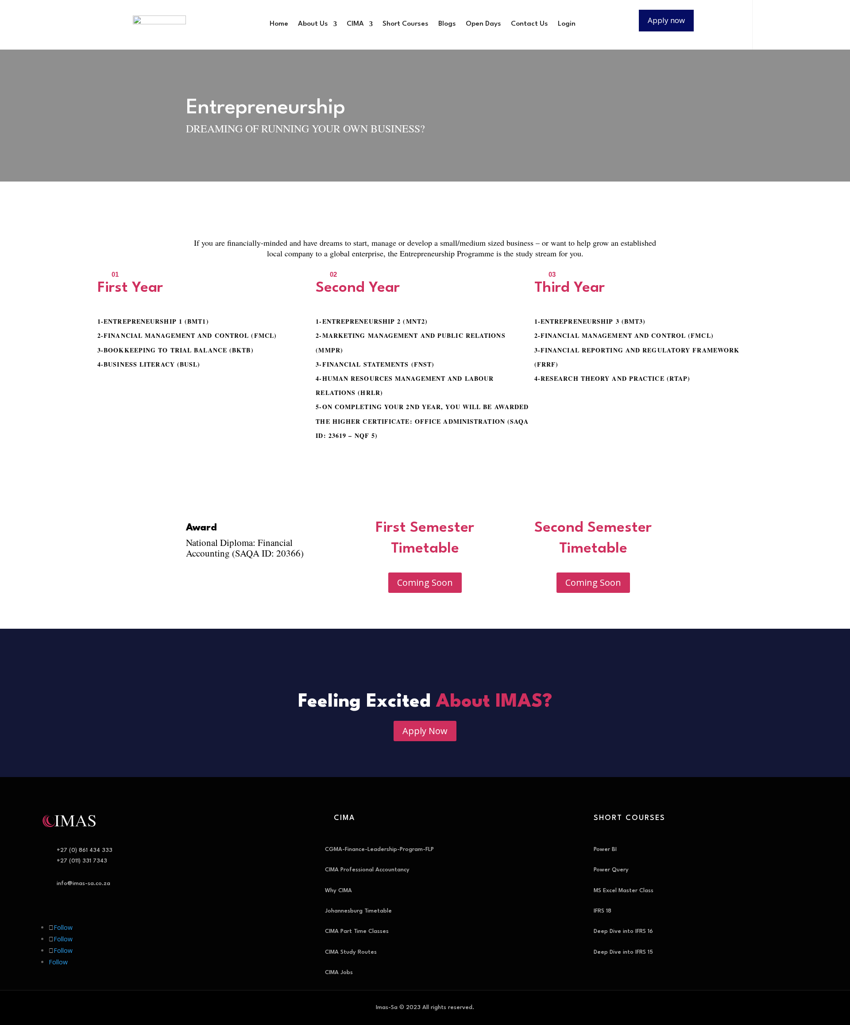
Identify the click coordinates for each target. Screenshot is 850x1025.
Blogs (447, 23)
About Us (313, 23)
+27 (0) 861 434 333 (84, 850)
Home (279, 23)
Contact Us (529, 23)
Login (567, 23)
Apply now (666, 20)
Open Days (483, 23)
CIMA (355, 23)
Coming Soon (425, 582)
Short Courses (405, 23)
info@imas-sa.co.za (83, 883)
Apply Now (425, 731)
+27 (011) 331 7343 (82, 861)
